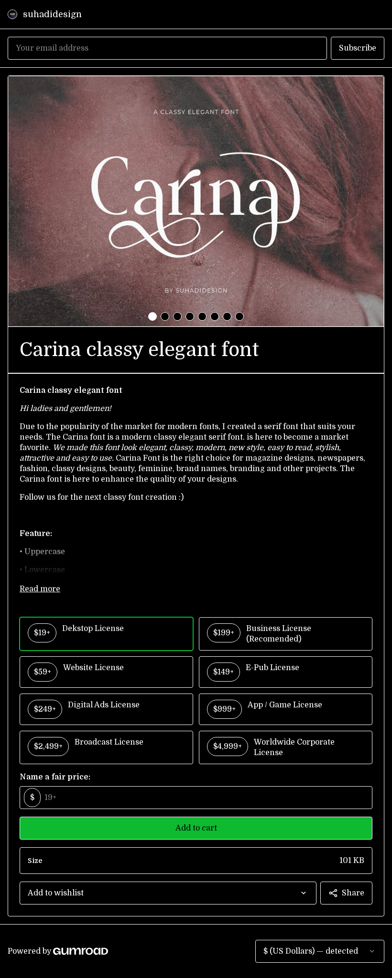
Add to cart (196, 828)
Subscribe (357, 48)
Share (353, 893)
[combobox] (168, 893)
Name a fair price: (55, 777)
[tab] (152, 316)
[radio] (106, 634)
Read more (40, 589)
